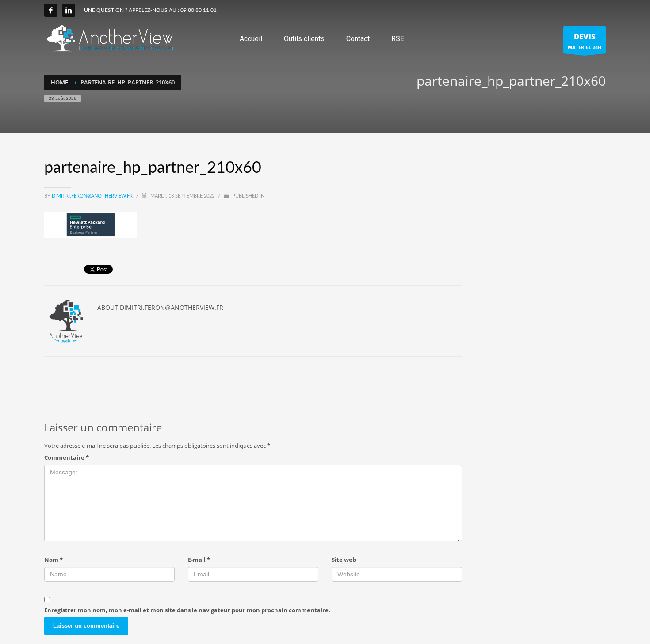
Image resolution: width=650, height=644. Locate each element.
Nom (53, 560)
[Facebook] (50, 10)
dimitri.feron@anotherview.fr (93, 196)
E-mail (199, 560)
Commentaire (66, 457)
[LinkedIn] (68, 10)
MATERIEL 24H (584, 40)
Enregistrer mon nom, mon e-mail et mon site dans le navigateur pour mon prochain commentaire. (187, 610)
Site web (344, 560)
